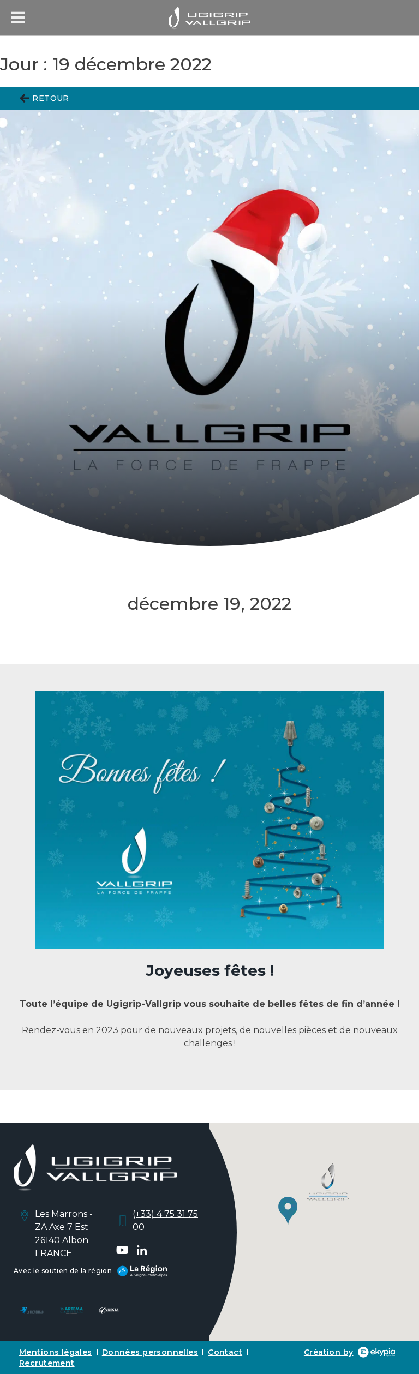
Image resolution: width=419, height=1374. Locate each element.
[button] (314, 1197)
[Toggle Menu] (18, 17)
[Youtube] (122, 1250)
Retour (50, 98)
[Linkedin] (141, 1250)
